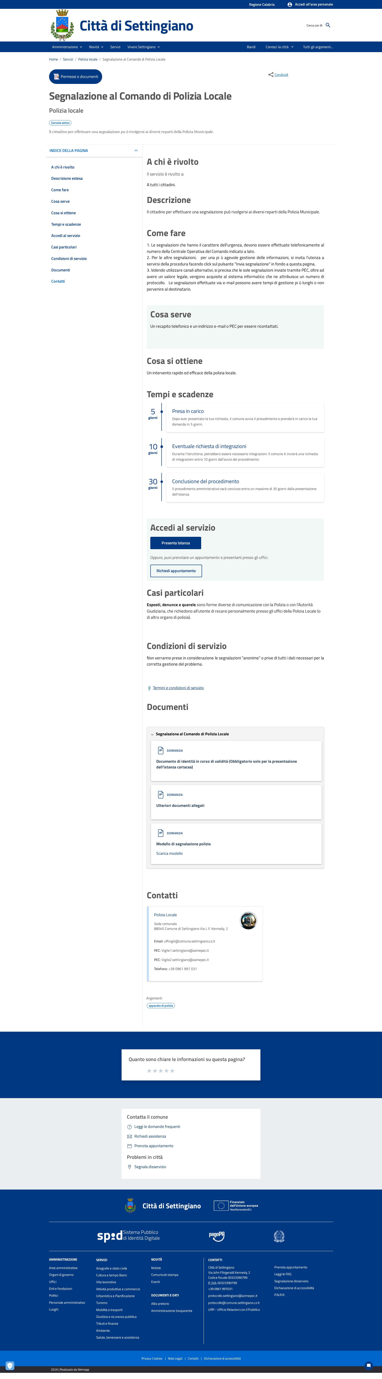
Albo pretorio (160, 1303)
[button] (310, 4)
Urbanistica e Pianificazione (115, 1295)
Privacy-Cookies (151, 1358)
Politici (53, 1295)
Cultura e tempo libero (111, 1275)
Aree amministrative (63, 1267)
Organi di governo (61, 1274)
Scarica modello (169, 853)
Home (53, 59)
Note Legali (175, 1358)
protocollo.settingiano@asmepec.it (232, 1295)
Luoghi (53, 1309)
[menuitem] (251, 47)
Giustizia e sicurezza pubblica (116, 1316)
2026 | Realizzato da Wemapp (70, 1369)
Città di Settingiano (136, 25)
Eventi (155, 1281)
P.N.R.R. (279, 1294)
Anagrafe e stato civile (111, 1268)
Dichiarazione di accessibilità (294, 1287)
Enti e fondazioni (60, 1288)
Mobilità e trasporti (109, 1309)
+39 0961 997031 (220, 1288)
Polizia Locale (165, 915)
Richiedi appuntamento (176, 571)
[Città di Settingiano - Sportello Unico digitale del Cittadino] (62, 25)
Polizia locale (87, 59)
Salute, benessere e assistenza (117, 1337)
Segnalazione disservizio (291, 1281)
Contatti (215, 1259)
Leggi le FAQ (282, 1274)
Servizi (68, 59)
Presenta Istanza (176, 543)
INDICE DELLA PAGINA (69, 150)
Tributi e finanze (107, 1323)
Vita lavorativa (106, 1281)
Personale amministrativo (67, 1302)
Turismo (101, 1302)
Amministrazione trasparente (171, 1310)
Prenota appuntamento (290, 1267)
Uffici (52, 1281)
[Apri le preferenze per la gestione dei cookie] (11, 1366)
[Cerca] (328, 25)
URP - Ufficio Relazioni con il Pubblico (234, 1309)
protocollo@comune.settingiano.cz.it (234, 1302)
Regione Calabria (262, 4)
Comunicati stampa (164, 1274)
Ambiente (103, 1330)
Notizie (156, 1267)
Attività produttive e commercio (118, 1289)
